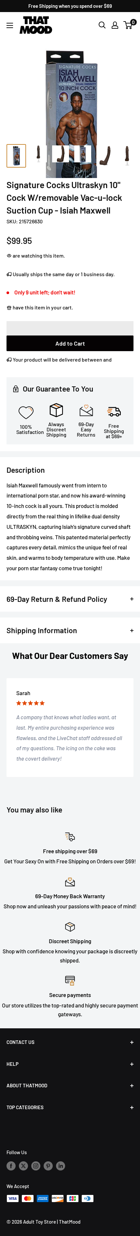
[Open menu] (10, 25)
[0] (128, 25)
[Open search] (102, 25)
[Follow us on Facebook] (11, 1165)
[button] (70, 328)
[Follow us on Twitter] (23, 1165)
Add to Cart (70, 343)
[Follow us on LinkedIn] (60, 1165)
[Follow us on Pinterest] (48, 1165)
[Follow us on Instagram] (35, 1165)
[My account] (115, 25)
